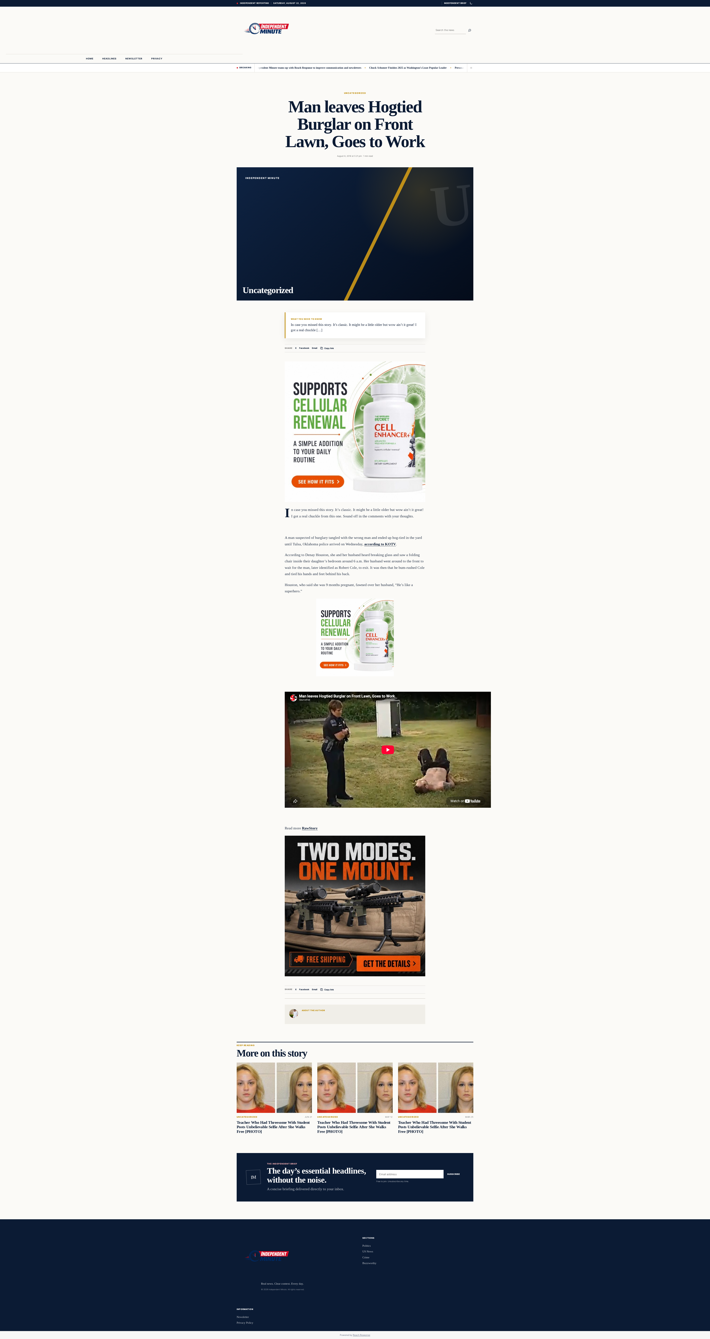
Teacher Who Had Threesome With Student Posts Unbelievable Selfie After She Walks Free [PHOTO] (273, 1127)
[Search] (469, 30)
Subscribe (453, 1174)
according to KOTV (380, 544)
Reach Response (361, 1335)
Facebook (304, 348)
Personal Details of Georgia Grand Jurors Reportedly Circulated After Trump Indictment (443, 67)
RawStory (310, 828)
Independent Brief (455, 3)
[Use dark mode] (471, 3)
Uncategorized (355, 93)
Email (314, 348)
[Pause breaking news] (470, 67)
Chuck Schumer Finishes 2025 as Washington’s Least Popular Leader (346, 67)
